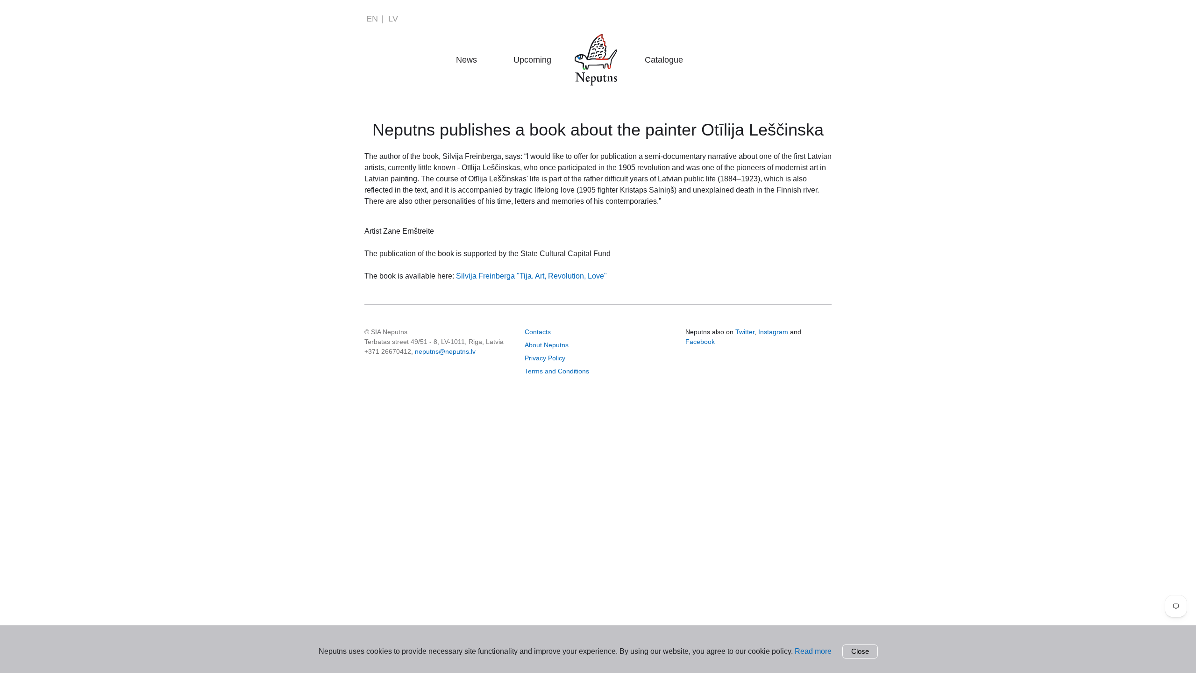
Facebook (700, 341)
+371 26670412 (387, 351)
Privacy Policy (545, 358)
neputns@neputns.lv (445, 351)
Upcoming (532, 59)
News (466, 59)
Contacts (538, 332)
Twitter (745, 332)
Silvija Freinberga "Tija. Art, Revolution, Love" (531, 276)
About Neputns (598, 46)
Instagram (773, 332)
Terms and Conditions (557, 371)
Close (860, 651)
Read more (813, 651)
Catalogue (664, 59)
